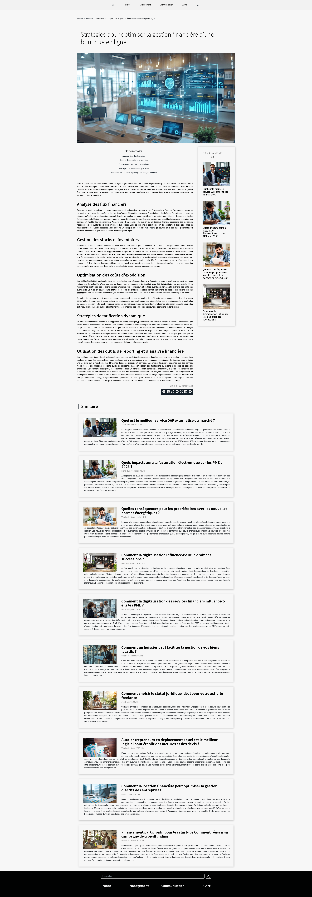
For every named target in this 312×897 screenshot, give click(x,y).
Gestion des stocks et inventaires (134, 160)
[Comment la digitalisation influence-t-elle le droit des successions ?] (216, 296)
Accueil (80, 18)
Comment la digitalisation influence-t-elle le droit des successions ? (216, 315)
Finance (127, 5)
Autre (184, 5)
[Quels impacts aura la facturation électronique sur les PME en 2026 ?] (216, 213)
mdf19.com (150, 228)
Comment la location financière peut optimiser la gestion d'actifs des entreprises (169, 787)
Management (145, 5)
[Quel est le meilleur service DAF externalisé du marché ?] (216, 174)
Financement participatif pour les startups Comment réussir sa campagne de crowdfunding (174, 834)
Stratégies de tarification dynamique (134, 168)
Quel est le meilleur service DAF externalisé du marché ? (215, 191)
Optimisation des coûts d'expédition (134, 164)
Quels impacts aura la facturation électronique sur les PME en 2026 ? (215, 232)
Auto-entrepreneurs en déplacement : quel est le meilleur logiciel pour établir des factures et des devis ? (169, 741)
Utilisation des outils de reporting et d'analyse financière (134, 172)
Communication (166, 5)
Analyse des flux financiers (133, 156)
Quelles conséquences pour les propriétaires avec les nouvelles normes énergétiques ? (215, 274)
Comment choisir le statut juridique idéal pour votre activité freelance (172, 695)
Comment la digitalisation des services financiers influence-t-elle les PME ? (173, 603)
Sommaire (135, 151)
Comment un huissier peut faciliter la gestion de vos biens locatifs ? (170, 649)
